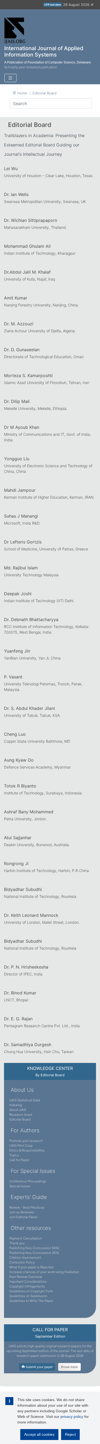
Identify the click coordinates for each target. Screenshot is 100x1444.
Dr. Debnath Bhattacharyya (31, 619)
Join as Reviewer (21, 1212)
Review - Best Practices (26, 1207)
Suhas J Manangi (21, 516)
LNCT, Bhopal (16, 1000)
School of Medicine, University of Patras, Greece (46, 549)
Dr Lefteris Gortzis (23, 542)
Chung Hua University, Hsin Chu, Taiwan (39, 1051)
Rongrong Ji (16, 863)
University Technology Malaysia (31, 575)
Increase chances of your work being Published (44, 1272)
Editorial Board (45, 93)
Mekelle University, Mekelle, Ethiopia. (35, 408)
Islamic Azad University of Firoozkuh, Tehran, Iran (46, 382)
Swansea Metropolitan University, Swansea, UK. (45, 201)
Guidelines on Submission (28, 1296)
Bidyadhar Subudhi (23, 889)
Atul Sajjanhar (17, 837)
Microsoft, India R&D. (22, 523)
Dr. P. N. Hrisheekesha (26, 967)
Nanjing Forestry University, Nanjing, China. (41, 305)
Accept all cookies (39, 1434)
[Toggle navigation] (10, 78)
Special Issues (19, 1186)
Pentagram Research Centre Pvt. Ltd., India (42, 1025)
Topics (14, 1155)
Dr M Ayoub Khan (21, 427)
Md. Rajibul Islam (21, 567)
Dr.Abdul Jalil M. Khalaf (27, 272)
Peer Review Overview (25, 1277)
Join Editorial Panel (23, 1217)
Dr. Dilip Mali (17, 401)
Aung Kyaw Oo (19, 760)
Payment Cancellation (25, 1238)
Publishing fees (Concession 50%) (34, 1248)
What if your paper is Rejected (31, 1267)
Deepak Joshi (17, 593)
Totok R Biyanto (20, 786)
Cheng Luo (15, 734)
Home (22, 93)
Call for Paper (19, 1160)
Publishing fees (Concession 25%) (34, 1253)
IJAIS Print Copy (21, 1145)
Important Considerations (28, 1281)
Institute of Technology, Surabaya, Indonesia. (43, 793)
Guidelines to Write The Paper (31, 1301)
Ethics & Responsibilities (27, 1150)
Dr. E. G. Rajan (18, 1018)
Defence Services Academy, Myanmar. (37, 767)
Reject (70, 1434)
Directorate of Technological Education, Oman (44, 356)
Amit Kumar (15, 298)
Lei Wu (11, 168)
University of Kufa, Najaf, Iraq (29, 279)
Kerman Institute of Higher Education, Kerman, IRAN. (49, 497)
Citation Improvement (25, 1257)
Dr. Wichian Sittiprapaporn (30, 220)
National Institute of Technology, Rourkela (40, 896)
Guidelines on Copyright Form (31, 1291)
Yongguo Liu (16, 458)
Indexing (15, 1105)
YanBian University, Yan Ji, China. (33, 658)
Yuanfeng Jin (17, 651)
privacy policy (72, 1416)
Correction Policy (22, 1262)
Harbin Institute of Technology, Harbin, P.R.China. (47, 870)
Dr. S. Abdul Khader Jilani (29, 708)
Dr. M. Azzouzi (18, 323)
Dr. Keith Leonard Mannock (31, 915)
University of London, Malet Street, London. (42, 922)
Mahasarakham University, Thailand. (35, 227)
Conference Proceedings (27, 1181)
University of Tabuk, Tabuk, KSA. (32, 715)
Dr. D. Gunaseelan (21, 349)
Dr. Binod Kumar (20, 992)
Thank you (17, 1243)
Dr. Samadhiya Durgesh (27, 1044)
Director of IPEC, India (23, 974)
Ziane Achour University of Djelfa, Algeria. (40, 331)
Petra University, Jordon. (25, 819)
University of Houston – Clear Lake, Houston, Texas (48, 175)
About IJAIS (17, 1110)
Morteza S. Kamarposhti (28, 375)
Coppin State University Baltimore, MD (37, 741)
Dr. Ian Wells (16, 194)
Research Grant (20, 1115)
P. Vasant (13, 676)
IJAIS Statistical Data (24, 1100)
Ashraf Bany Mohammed (28, 811)
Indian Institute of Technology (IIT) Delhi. (39, 600)
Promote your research (26, 1141)
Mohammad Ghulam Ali (27, 246)
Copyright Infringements (27, 1286)
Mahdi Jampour (19, 490)
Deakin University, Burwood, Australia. (37, 844)
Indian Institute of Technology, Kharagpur (39, 253)
